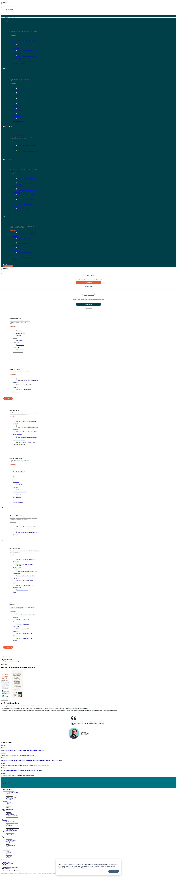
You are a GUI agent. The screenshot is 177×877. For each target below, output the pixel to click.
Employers (8, 812)
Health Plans (16, 48)
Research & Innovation (8, 126)
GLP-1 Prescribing (10, 829)
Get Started (8, 806)
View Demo (89, 308)
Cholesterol (8, 826)
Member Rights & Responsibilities (10, 867)
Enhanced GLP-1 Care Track (12, 828)
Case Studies (9, 839)
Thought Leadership (7, 659)
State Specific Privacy (8, 863)
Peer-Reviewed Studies (18, 186)
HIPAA (5, 864)
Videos (7, 846)
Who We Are (6, 358)
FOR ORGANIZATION (8, 809)
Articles (7, 844)
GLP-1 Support (9, 796)
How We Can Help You (8, 791)
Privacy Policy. (84, 867)
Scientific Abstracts (17, 192)
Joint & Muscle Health (11, 797)
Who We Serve (6, 21)
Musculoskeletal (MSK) (11, 830)
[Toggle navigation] (1, 273)
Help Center (15, 382)
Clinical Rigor (16, 153)
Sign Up (4, 783)
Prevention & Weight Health (12, 792)
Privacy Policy (6, 862)
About (4, 216)
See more (3, 745)
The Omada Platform (10, 821)
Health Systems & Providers (19, 58)
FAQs (4, 359)
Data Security (9, 856)
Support (5, 361)
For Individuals (9, 9)
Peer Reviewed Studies (11, 840)
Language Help (6, 868)
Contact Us (8, 803)
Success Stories (6, 357)
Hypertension (9, 794)
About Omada (6, 850)
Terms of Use (6, 866)
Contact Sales (8, 266)
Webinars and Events (10, 845)
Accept (113, 871)
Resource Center (7, 159)
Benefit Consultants (10, 814)
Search (4, 399)
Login (7, 807)
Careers (7, 853)
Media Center (9, 855)
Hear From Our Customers (12, 817)
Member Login (89, 286)
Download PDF (4, 700)
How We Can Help (7, 310)
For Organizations (10, 11)
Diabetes (8, 793)
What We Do (6, 68)
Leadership (15, 236)
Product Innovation (10, 833)
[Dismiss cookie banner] (118, 862)
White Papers (9, 842)
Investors (8, 857)
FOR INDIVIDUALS (8, 789)
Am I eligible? (88, 282)
